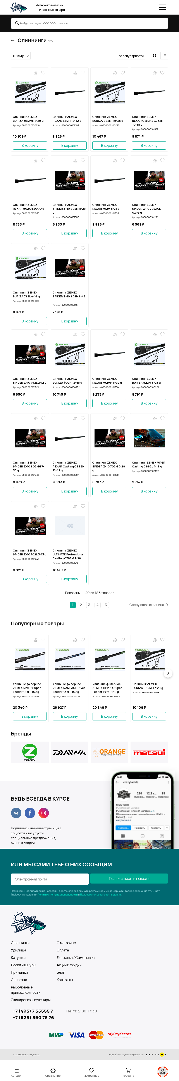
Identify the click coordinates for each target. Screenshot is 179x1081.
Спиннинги (20, 942)
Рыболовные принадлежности (25, 990)
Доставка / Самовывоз (76, 957)
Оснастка (19, 979)
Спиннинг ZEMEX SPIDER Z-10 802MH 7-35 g (28, 466)
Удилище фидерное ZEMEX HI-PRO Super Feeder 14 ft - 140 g (107, 688)
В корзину (30, 145)
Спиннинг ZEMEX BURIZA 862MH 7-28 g (28, 119)
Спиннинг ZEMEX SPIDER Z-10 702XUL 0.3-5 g (146, 208)
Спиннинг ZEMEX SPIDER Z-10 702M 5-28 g (108, 466)
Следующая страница (147, 604)
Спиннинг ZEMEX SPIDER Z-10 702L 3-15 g (29, 552)
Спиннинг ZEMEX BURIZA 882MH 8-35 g (107, 119)
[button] (11, 673)
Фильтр (18, 56)
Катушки (18, 957)
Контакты (65, 979)
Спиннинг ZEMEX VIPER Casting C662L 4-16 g (148, 464)
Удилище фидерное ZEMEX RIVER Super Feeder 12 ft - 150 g (27, 688)
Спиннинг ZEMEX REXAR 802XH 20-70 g (28, 207)
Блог (61, 972)
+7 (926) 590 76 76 (33, 1017)
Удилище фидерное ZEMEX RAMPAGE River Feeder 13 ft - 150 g (69, 688)
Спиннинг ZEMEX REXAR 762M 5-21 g (105, 207)
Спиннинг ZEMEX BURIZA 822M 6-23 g (146, 381)
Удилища (18, 950)
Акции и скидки (69, 965)
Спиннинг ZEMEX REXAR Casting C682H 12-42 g (68, 466)
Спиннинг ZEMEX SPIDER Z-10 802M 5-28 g (69, 208)
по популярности (131, 56)
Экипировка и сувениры (31, 999)
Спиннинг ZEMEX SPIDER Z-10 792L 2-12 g (29, 381)
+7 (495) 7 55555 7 (33, 1011)
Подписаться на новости (129, 878)
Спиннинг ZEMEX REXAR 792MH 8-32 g (107, 381)
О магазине (66, 942)
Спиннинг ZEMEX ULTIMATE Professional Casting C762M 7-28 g (68, 554)
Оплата (63, 950)
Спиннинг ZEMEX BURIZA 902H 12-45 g (67, 381)
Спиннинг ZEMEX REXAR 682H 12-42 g (67, 119)
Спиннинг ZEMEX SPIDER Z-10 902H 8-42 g (69, 296)
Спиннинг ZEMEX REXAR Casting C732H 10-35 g (147, 120)
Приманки (19, 972)
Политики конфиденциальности (58, 894)
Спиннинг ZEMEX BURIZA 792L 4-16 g (26, 294)
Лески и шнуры (23, 965)
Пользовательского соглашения (100, 894)
